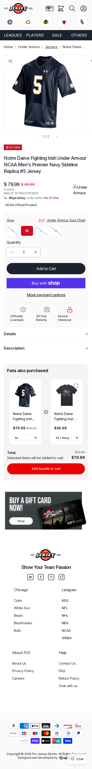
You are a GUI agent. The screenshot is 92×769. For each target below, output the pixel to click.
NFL (65, 608)
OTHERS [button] (79, 35)
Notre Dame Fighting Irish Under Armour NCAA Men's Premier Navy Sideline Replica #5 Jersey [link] (24, 417)
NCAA (66, 630)
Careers (18, 678)
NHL (65, 615)
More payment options (46, 295)
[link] (25, 395)
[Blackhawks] (46, 22)
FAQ (62, 671)
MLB (65, 600)
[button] (72, 8)
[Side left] (35, 136)
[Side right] (57, 136)
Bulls (17, 630)
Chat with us (68, 686)
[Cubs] (10, 22)
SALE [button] (57, 35)
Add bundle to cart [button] (46, 469)
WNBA (67, 638)
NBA (65, 623)
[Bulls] (64, 22)
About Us (19, 663)
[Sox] (82, 22)
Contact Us (67, 663)
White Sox (22, 608)
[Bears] (28, 22)
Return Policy (69, 678)
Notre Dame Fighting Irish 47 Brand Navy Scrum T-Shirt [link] (66, 417)
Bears (18, 615)
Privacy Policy (23, 671)
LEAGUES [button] (13, 35)
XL (58, 232)
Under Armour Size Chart (66, 220)
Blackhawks (23, 623)
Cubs (18, 600)
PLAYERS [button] (35, 35)
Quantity (14, 242)
